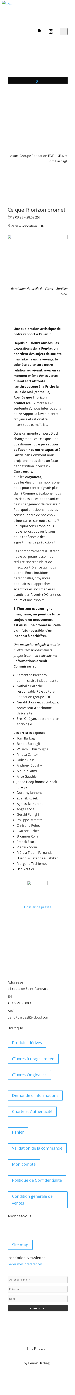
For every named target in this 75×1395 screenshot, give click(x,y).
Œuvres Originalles (29, 1074)
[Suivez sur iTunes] (35, 1229)
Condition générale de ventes (32, 1200)
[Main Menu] (64, 31)
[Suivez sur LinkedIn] (27, 1229)
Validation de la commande (37, 1148)
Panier (18, 1132)
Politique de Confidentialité (37, 1180)
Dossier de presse (37, 907)
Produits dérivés (27, 1042)
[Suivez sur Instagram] (19, 1229)
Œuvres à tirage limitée (33, 1058)
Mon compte (24, 1164)
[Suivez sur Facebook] (11, 1229)
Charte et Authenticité (32, 1111)
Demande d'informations (35, 1095)
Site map (20, 1244)
